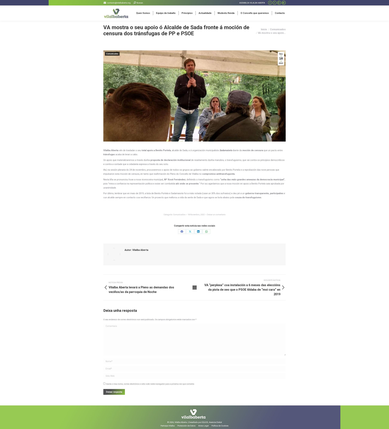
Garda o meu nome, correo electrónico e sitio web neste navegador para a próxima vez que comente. (150, 384)
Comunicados (112, 54)
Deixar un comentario (216, 214)
